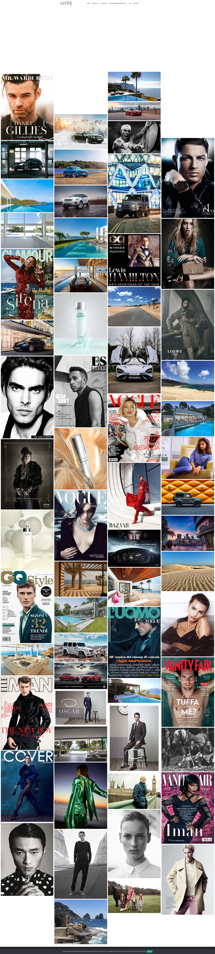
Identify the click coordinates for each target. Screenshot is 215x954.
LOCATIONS (104, 3)
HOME (88, 3)
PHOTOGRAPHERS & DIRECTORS (118, 3)
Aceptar (149, 951)
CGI (130, 3)
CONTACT (136, 3)
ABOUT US (95, 3)
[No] (213, 951)
